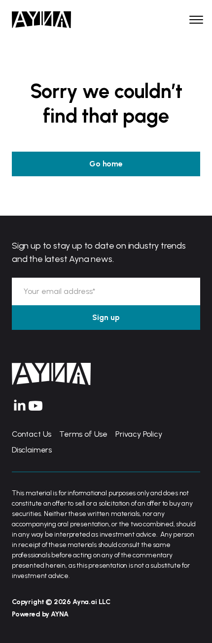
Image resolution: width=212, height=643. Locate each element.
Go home (106, 163)
